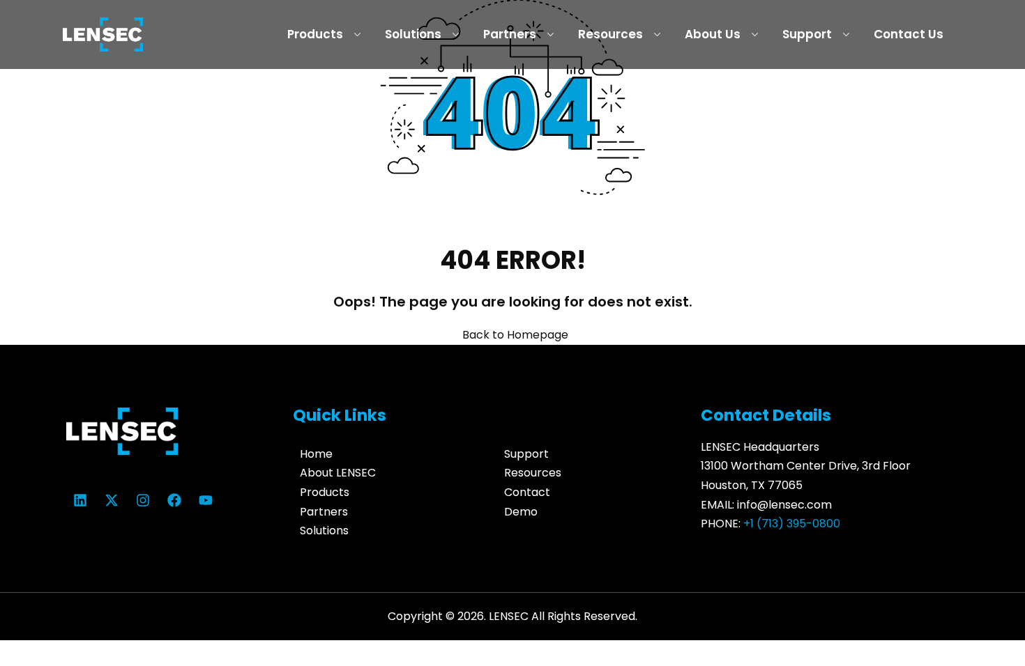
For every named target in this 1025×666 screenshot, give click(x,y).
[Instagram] (143, 500)
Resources (610, 34)
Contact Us (908, 34)
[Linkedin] (80, 500)
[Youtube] (206, 500)
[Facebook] (174, 500)
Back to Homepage (515, 335)
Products (315, 34)
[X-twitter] (112, 500)
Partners (509, 34)
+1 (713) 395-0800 (791, 524)
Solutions (413, 34)
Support (807, 34)
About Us (713, 34)
